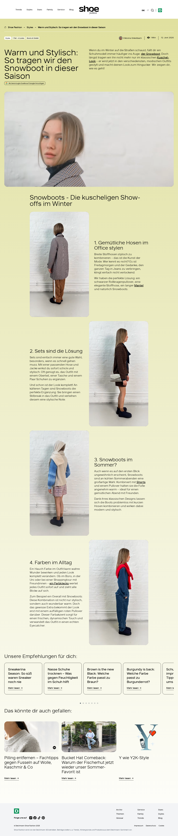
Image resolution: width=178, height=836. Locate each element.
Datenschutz (151, 825)
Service (61, 9)
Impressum (138, 825)
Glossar (119, 818)
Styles (29, 9)
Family (50, 9)
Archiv (119, 809)
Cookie (161, 826)
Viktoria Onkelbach (132, 38)
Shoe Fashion (15, 27)
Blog (71, 9)
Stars (39, 9)
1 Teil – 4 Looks (18, 38)
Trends (19, 9)
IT (148, 10)
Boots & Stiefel (32, 38)
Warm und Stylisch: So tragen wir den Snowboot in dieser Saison (72, 27)
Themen (120, 813)
